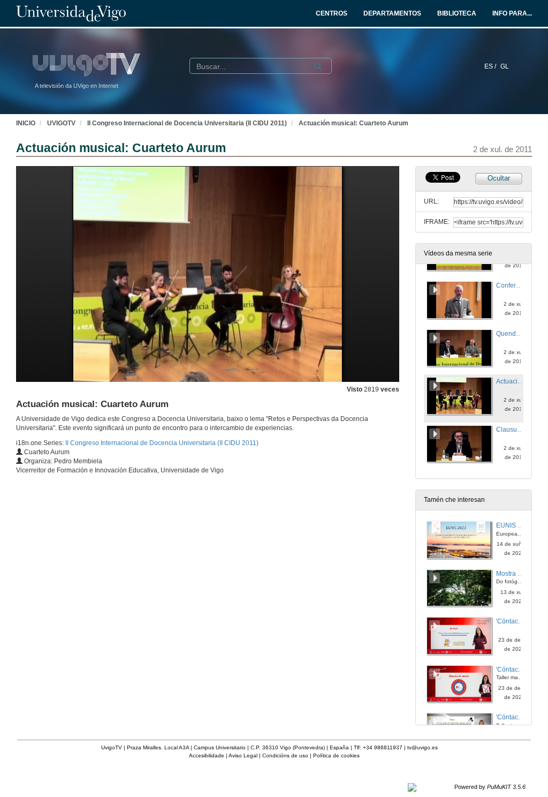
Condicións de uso (285, 755)
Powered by (490, 787)
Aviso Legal (243, 755)
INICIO (25, 123)
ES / (491, 66)
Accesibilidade (206, 755)
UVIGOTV (61, 123)
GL (504, 66)
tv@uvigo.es (422, 747)
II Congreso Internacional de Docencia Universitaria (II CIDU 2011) (187, 123)
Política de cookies (336, 755)
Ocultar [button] (499, 178)
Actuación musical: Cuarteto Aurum (353, 123)
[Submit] (318, 66)
